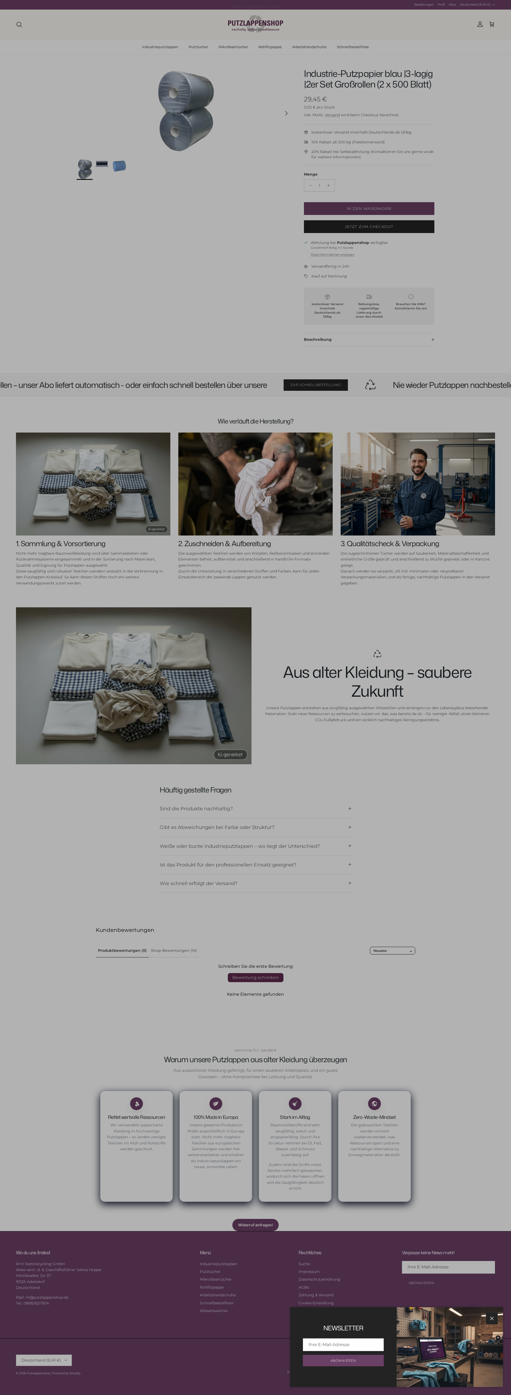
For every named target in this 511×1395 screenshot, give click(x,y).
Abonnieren (343, 1361)
